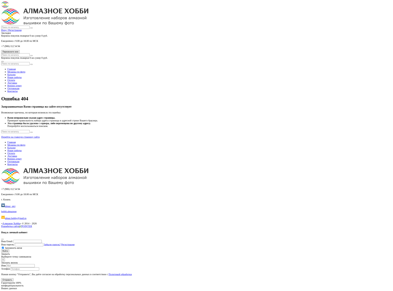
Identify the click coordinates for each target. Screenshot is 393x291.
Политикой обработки (120, 274)
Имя (3, 265)
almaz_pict (10, 206)
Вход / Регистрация (11, 30)
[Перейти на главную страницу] (44, 24)
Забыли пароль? (52, 244)
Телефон (5, 268)
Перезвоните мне (10, 52)
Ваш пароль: (7, 244)
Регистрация (67, 244)
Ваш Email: (7, 241)
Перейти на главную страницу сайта (20, 137)
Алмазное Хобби (11, 223)
